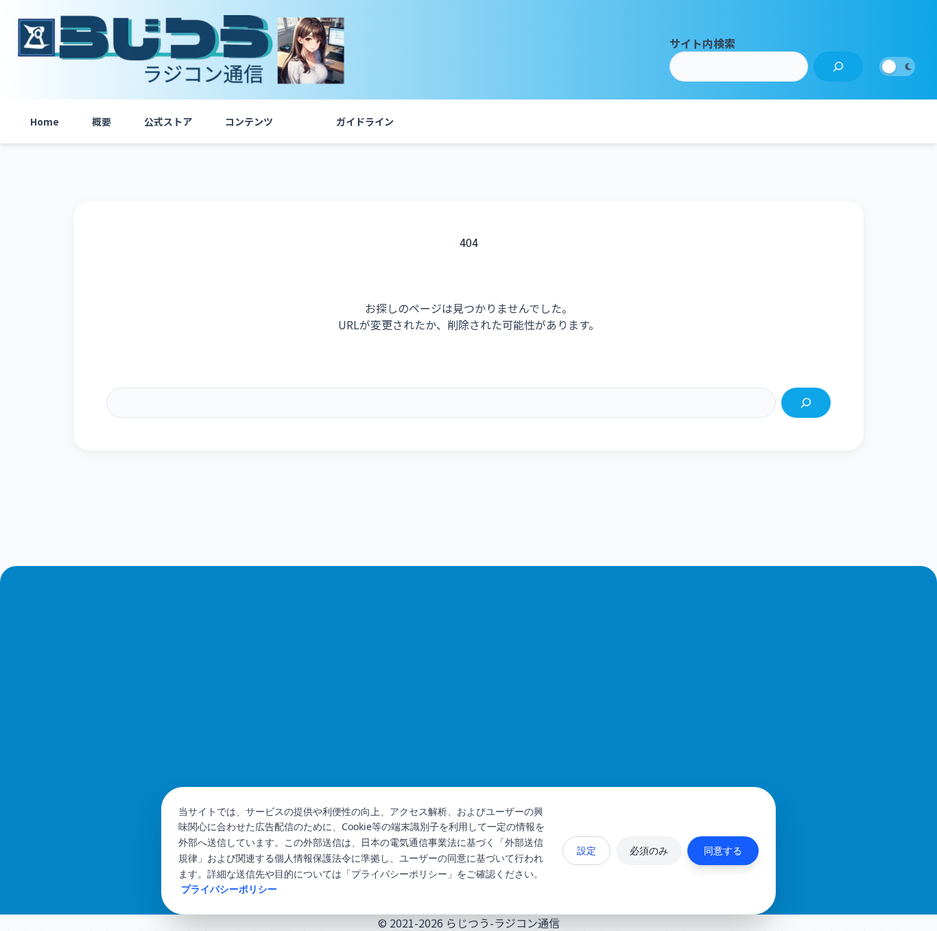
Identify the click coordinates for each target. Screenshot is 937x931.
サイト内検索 (702, 43)
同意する (723, 850)
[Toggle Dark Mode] (897, 66)
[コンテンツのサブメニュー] (303, 121)
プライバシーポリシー (229, 888)
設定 (586, 850)
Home (44, 121)
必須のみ (649, 850)
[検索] (838, 66)
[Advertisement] (468, 736)
